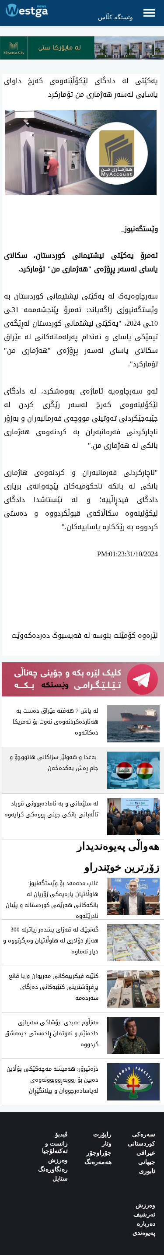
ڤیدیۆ (61, 1134)
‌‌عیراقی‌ (145, 1153)
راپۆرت (102, 1134)
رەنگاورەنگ (53, 1169)
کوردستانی (141, 1143)
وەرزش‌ (145, 1205)
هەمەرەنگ (98, 1162)
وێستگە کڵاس (115, 17)
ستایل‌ (60, 1178)
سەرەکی (143, 1134)
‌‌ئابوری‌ (147, 1171)
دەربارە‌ (146, 1223)
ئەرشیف (144, 1214)
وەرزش (58, 1160)
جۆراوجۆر (99, 1153)
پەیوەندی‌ (144, 1233)
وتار (107, 1143)
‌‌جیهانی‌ (146, 1162)
